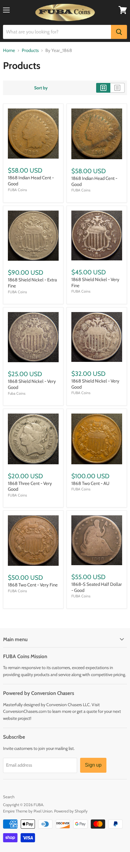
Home (9, 50)
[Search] (119, 32)
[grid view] (103, 88)
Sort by (41, 87)
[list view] (117, 88)
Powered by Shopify (71, 811)
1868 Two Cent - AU (90, 483)
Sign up (93, 765)
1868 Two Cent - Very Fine (33, 585)
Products (30, 50)
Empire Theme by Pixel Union (27, 811)
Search (9, 796)
